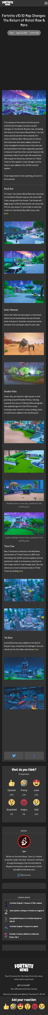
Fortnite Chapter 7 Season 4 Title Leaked (26, 903)
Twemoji (32, 994)
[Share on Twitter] (14, 756)
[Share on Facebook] (34, 756)
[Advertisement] (24, 65)
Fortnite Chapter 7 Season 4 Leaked (24, 926)
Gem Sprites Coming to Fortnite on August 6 (27, 910)
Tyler (11, 32)
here (6, 213)
